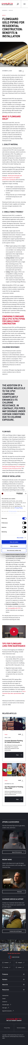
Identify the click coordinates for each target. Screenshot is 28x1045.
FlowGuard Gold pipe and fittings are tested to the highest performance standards (12, 177)
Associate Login (5, 1004)
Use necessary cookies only (14, 550)
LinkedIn (20, 967)
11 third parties (13, 511)
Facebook (6, 962)
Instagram (20, 962)
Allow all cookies (14, 542)
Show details (20, 537)
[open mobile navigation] (24, 4)
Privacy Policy (18, 507)
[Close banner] (25, 493)
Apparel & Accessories (7, 1010)
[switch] (24, 523)
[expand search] (18, 4)
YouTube (6, 967)
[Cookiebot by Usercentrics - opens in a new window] (17, 494)
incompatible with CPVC (14, 608)
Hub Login (4, 1007)
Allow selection (14, 546)
